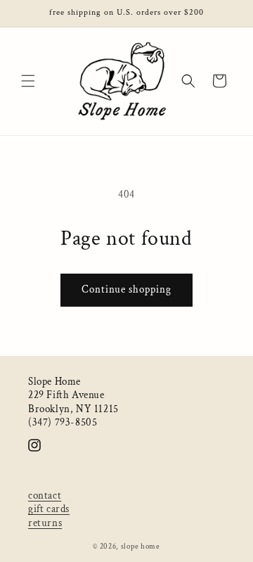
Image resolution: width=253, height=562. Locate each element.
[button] (28, 80)
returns (45, 523)
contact (44, 495)
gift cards (49, 509)
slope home (140, 546)
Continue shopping (126, 289)
